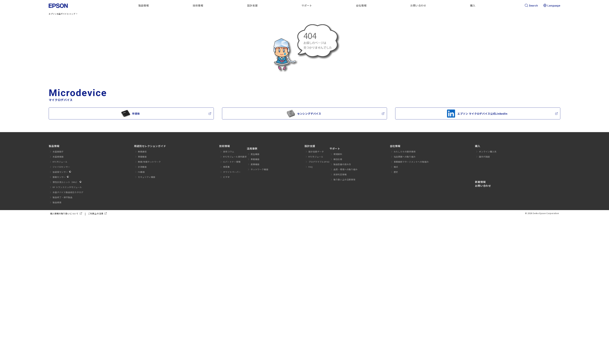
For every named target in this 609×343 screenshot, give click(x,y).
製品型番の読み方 (342, 164)
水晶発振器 (58, 156)
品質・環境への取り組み (346, 169)
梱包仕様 (338, 159)
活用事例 (252, 148)
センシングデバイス (309, 113)
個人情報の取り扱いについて (64, 213)
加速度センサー (60, 171)
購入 (477, 146)
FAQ (310, 166)
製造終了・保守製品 (62, 197)
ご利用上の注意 (95, 213)
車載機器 (142, 156)
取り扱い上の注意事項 (344, 179)
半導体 (136, 113)
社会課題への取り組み (405, 156)
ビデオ (226, 176)
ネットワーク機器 (259, 169)
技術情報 (224, 146)
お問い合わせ (483, 186)
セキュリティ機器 (146, 176)
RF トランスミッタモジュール (67, 187)
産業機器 (255, 164)
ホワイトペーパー (232, 171)
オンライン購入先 (487, 151)
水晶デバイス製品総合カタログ (68, 192)
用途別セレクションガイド (150, 146)
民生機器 (255, 154)
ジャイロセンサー (61, 166)
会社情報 (395, 146)
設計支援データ (316, 151)
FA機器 (141, 171)
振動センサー (59, 176)
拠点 (396, 166)
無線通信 (142, 151)
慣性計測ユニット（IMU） (65, 182)
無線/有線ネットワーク (149, 161)
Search (533, 5)
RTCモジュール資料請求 (235, 156)
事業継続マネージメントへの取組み (411, 161)
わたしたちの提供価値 (405, 151)
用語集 (226, 166)
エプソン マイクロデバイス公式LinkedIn (482, 113)
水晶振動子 (58, 151)
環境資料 (338, 154)
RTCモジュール (60, 161)
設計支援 (309, 146)
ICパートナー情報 (231, 161)
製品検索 (57, 202)
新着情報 (480, 182)
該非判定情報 (340, 174)
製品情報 (54, 146)
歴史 (396, 171)
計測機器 (142, 166)
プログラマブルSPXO (319, 161)
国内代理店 (484, 156)
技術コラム (228, 151)
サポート (335, 148)
